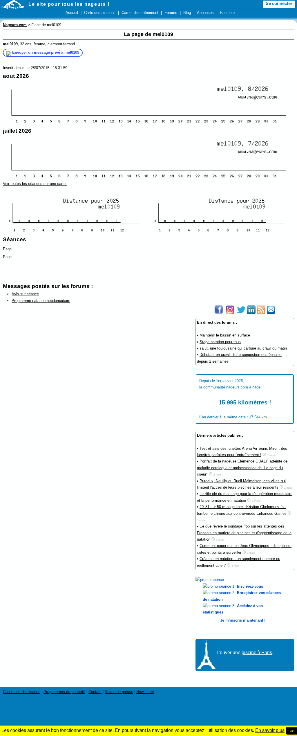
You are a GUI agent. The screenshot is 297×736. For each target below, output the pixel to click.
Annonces (205, 12)
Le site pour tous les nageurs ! (69, 4)
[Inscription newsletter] (271, 313)
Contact (95, 692)
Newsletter (145, 692)
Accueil (72, 12)
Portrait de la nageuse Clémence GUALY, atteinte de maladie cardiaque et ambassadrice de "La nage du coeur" (242, 467)
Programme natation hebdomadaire (41, 300)
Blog (187, 12)
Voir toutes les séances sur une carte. (35, 183)
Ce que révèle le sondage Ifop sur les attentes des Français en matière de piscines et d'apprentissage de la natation (244, 532)
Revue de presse (119, 692)
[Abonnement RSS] (261, 313)
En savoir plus (270, 730)
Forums (170, 12)
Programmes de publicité (64, 692)
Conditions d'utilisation (21, 692)
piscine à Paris (257, 652)
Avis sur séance (25, 294)
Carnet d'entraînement (140, 12)
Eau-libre (227, 12)
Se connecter (279, 3)
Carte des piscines (99, 12)
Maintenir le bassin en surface (225, 335)
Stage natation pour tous (220, 342)
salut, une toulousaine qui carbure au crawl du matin (243, 348)
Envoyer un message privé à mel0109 (45, 52)
